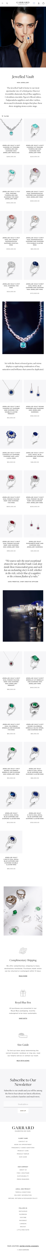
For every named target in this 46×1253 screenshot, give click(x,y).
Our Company (23, 1167)
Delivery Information (23, 1195)
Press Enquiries (23, 1179)
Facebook (23, 1214)
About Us (23, 1170)
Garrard (25, 1250)
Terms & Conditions (23, 1192)
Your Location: (23, 1246)
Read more (23, 976)
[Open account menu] (38, 3)
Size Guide (23, 1157)
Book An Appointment (23, 1144)
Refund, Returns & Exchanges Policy (23, 1198)
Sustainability (23, 1176)
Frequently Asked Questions (23, 1147)
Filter (6, 116)
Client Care (23, 1138)
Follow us (23, 1208)
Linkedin (23, 1223)
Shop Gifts (23, 1018)
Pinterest (23, 1220)
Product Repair (23, 1154)
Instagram (23, 1211)
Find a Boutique (23, 1173)
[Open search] (7, 3)
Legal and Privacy (23, 1189)
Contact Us (23, 1141)
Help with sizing (23, 1060)
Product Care (23, 1150)
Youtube (23, 1217)
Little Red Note (23, 1230)
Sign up (23, 1110)
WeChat (23, 1226)
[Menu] (2, 3)
